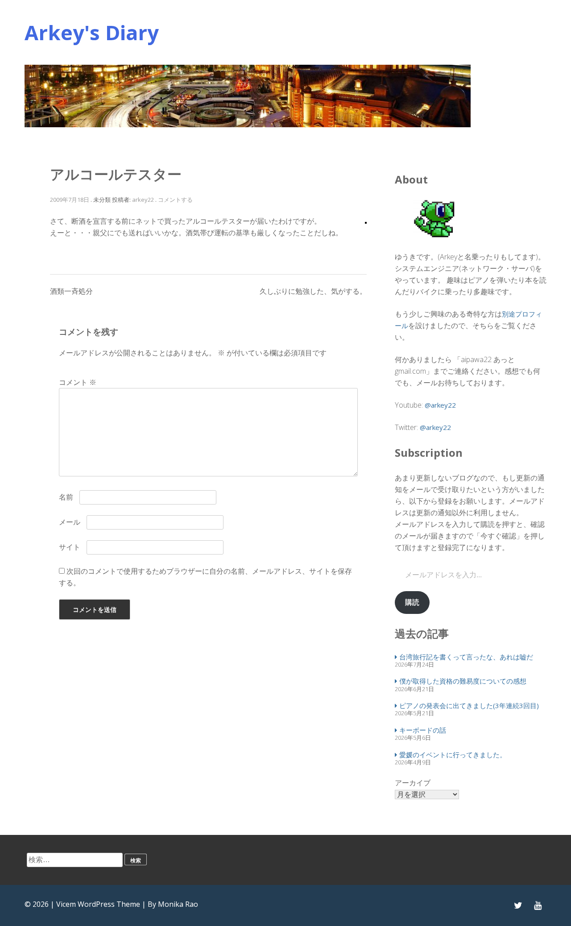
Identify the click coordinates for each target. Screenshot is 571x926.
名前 (66, 497)
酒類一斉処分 (71, 291)
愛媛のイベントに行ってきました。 (452, 754)
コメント (77, 382)
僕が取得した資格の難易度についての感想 (462, 680)
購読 (412, 602)
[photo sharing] (366, 221)
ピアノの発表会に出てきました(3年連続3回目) (469, 705)
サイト (69, 547)
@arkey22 (440, 404)
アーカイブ (412, 783)
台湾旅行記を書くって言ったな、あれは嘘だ (466, 656)
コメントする (175, 200)
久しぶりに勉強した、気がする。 (313, 291)
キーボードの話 (422, 730)
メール (69, 522)
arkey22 (143, 200)
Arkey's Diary (92, 32)
